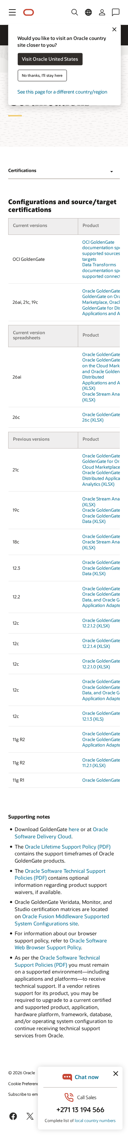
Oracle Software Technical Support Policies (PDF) (57, 961)
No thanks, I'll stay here (42, 75)
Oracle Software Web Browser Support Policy (61, 944)
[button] (12, 12)
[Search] (75, 12)
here (74, 829)
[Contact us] (116, 12)
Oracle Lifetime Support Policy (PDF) (68, 846)
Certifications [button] (22, 170)
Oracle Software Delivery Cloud (61, 833)
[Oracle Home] (28, 12)
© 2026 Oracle (21, 1072)
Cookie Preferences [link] (25, 1083)
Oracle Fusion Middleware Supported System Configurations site (62, 920)
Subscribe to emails (26, 1094)
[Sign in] (102, 12)
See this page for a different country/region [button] (62, 92)
